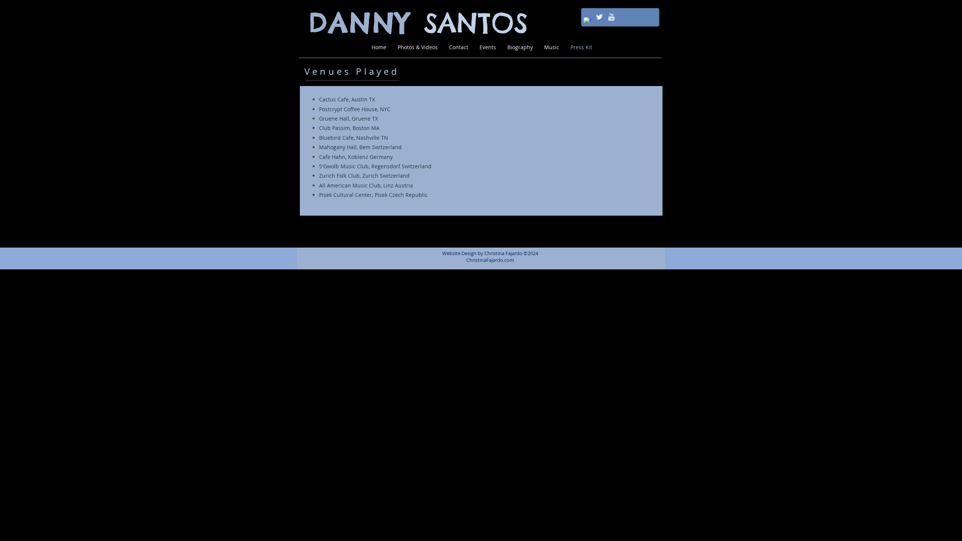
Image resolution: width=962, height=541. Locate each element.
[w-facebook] (587, 21)
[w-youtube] (611, 17)
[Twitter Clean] (599, 17)
